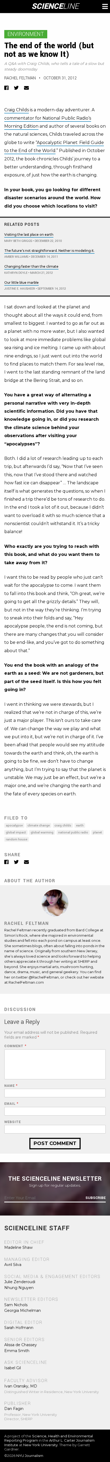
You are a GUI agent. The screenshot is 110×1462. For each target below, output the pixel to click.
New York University (40, 1445)
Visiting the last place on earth (28, 234)
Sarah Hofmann (18, 1327)
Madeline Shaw (18, 1247)
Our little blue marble (21, 282)
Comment (15, 1046)
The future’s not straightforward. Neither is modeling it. (49, 251)
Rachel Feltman (20, 78)
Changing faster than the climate (31, 266)
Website (12, 1122)
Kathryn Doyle (16, 273)
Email (11, 1104)
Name (11, 1086)
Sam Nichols (16, 1304)
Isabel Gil (12, 1367)
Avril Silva (12, 1264)
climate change (39, 825)
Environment (25, 34)
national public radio (73, 832)
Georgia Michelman (22, 1310)
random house (16, 839)
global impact (16, 832)
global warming (42, 832)
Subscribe (95, 1197)
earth (80, 825)
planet (97, 832)
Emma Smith (16, 1350)
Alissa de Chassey (20, 1344)
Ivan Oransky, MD (20, 1386)
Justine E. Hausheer (19, 289)
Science (55, 6)
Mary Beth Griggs (18, 241)
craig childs (62, 825)
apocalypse (14, 825)
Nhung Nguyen (19, 1287)
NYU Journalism (29, 1455)
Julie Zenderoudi (19, 1281)
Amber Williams (16, 257)
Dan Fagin (13, 1408)
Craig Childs (16, 109)
